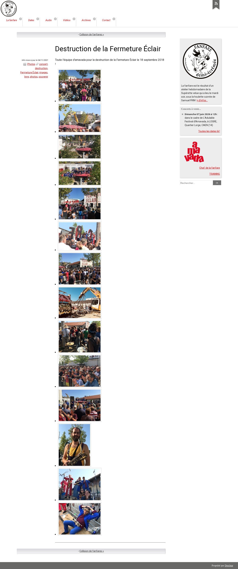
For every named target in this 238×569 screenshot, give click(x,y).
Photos (31, 64)
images (43, 72)
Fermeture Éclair (29, 72)
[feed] (216, 9)
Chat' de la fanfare (209, 167)
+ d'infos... (202, 100)
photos (34, 76)
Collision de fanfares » (91, 34)
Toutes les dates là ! (209, 131)
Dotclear (229, 565)
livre (26, 76)
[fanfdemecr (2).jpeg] (79, 500)
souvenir (43, 76)
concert (43, 64)
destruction (41, 68)
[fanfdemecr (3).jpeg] (79, 534)
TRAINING (214, 174)
